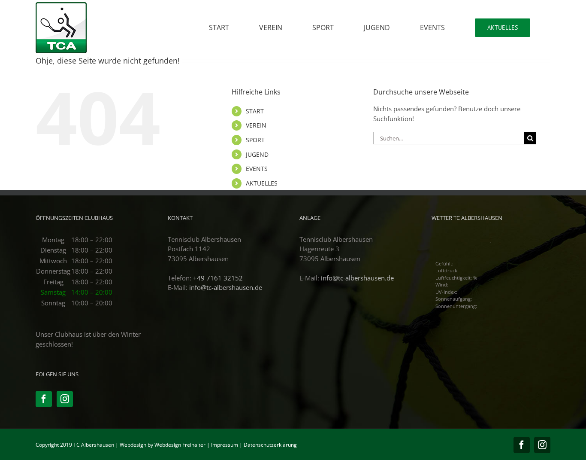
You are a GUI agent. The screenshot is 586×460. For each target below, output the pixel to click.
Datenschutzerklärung (270, 444)
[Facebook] (44, 399)
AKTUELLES (262, 183)
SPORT (255, 140)
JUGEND (257, 154)
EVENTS (257, 169)
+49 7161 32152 (218, 278)
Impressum (224, 444)
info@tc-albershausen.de (225, 287)
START (255, 111)
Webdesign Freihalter (179, 444)
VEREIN (256, 125)
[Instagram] (65, 399)
